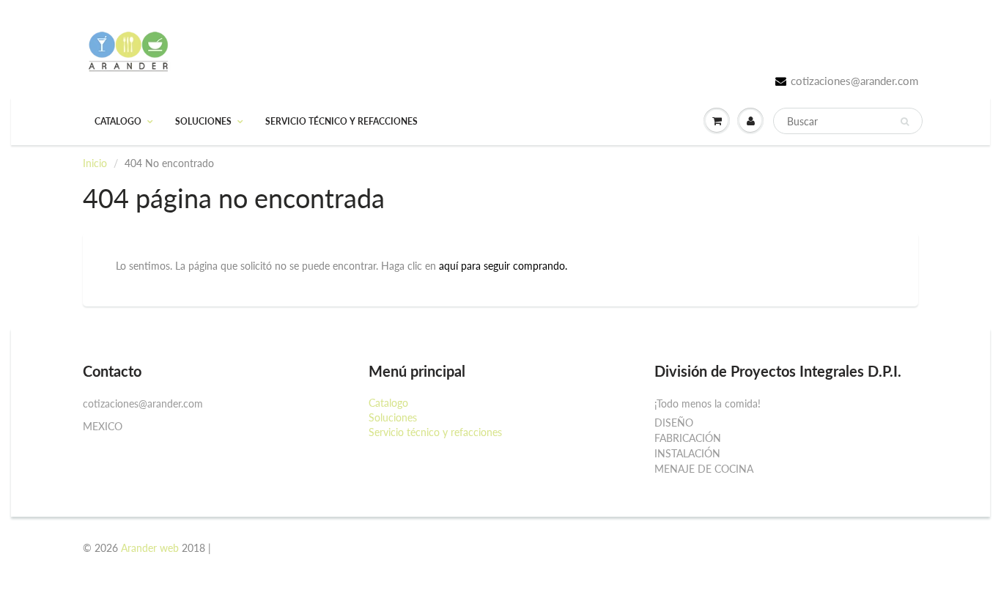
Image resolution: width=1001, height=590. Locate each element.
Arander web (150, 548)
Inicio (95, 163)
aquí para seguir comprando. (503, 265)
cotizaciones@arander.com (854, 80)
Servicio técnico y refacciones (341, 121)
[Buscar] (904, 121)
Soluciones (203, 121)
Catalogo (118, 121)
